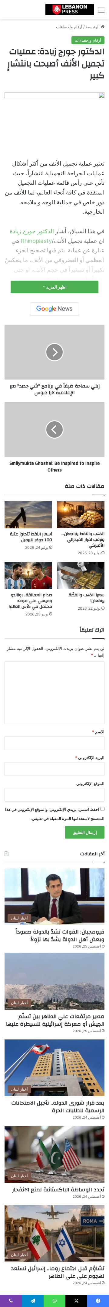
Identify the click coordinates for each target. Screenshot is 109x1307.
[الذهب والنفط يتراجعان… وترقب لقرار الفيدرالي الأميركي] (80, 514)
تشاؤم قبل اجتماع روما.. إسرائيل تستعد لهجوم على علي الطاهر (57, 1272)
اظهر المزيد (56, 286)
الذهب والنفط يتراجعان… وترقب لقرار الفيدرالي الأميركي (82, 539)
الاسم (98, 731)
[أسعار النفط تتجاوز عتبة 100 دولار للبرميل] (28, 514)
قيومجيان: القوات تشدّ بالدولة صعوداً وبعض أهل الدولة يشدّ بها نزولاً (59, 935)
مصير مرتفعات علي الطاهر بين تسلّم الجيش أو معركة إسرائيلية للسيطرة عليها (55, 1020)
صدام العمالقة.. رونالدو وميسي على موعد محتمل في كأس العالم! (30, 601)
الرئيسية (93, 26)
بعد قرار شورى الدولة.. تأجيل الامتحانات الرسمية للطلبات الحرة (57, 1107)
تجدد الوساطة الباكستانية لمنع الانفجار (58, 1190)
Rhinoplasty (36, 240)
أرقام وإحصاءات (69, 26)
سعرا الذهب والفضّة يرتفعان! (86, 598)
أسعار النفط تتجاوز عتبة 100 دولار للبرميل (31, 537)
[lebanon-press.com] (69, 9)
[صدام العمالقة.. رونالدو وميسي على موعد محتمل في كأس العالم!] (28, 575)
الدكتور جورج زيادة (32, 231)
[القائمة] (101, 12)
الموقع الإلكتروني (90, 783)
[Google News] (54, 309)
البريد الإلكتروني (89, 757)
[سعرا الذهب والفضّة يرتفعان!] (80, 575)
